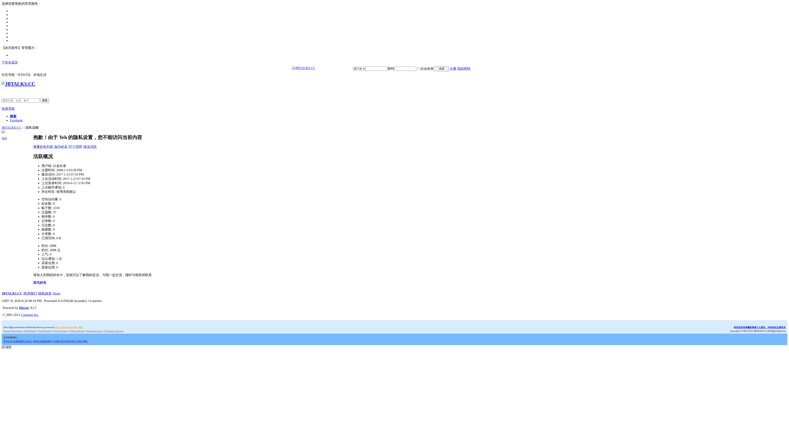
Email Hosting (45, 331)
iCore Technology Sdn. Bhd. (69, 327)
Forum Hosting (60, 331)
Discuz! (24, 308)
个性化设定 (10, 62)
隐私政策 (45, 293)
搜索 (44, 100)
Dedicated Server (95, 331)
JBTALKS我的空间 (42, 341)
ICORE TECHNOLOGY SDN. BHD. (70, 341)
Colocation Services (114, 331)
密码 (391, 68)
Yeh (4, 138)
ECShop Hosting (77, 331)
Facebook (16, 120)
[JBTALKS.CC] (303, 68)
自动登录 (427, 69)
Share (56, 293)
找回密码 (463, 68)
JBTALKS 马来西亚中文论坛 (17, 341)
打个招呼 (75, 146)
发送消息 (90, 146)
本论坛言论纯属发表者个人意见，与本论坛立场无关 (760, 327)
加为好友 (61, 146)
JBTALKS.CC (11, 127)
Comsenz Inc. (30, 315)
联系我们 (30, 293)
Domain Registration (13, 331)
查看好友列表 (43, 146)
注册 (453, 68)
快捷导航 (8, 108)
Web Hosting (30, 331)
